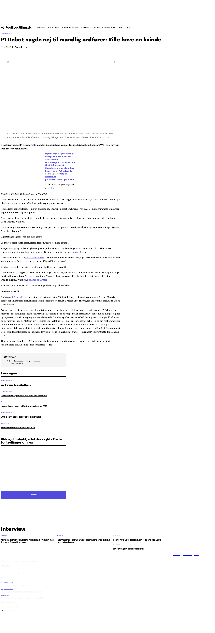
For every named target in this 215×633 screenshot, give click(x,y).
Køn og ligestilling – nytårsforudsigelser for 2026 (24, 406)
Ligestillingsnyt (7, 33)
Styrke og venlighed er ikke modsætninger (21, 417)
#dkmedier (50, 177)
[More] (37, 57)
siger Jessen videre (34, 257)
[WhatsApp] (28, 58)
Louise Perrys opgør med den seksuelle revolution (24, 396)
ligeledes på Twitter (37, 280)
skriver (76, 252)
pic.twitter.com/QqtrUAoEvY (59, 180)
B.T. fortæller (18, 297)
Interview (4, 535)
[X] (12, 58)
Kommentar (5, 402)
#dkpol (63, 174)
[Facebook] (4, 58)
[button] (128, 28)
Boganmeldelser (6, 381)
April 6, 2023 (51, 188)
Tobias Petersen (22, 47)
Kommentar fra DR (16, 364)
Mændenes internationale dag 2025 (18, 428)
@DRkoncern (51, 160)
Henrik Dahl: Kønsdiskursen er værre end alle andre (137, 540)
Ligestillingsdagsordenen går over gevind (24, 361)
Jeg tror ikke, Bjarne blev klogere (16, 385)
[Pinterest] (20, 58)
